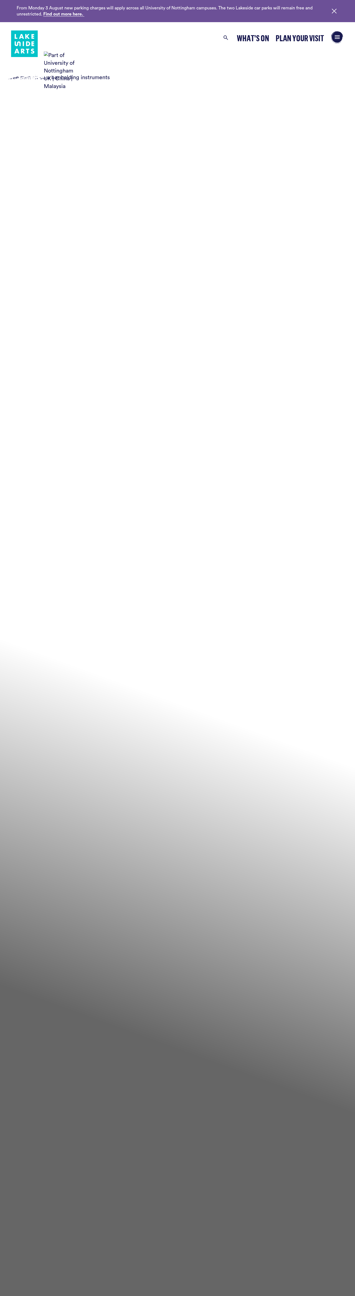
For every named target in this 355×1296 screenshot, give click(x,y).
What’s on (253, 38)
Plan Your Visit (300, 38)
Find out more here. (63, 14)
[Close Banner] (334, 11)
